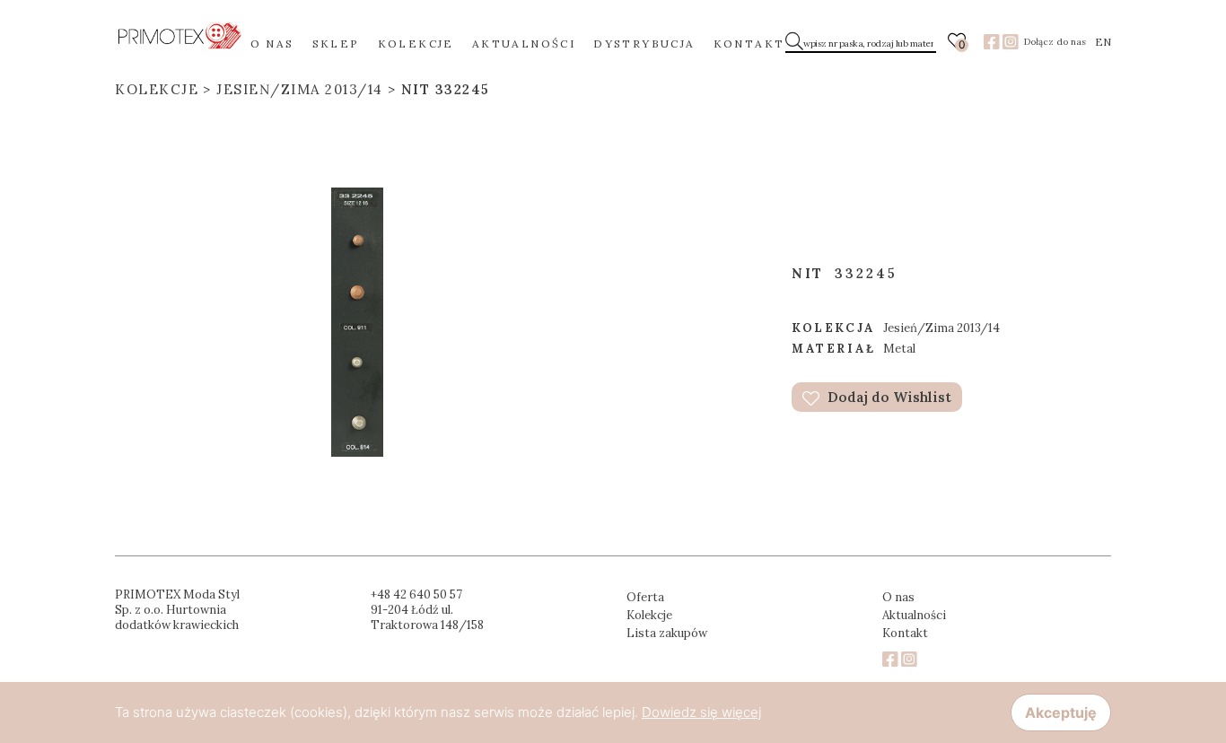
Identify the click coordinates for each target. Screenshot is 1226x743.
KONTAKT (749, 43)
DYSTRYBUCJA (644, 43)
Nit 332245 (445, 89)
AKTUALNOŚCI (523, 43)
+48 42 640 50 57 (416, 594)
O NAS (272, 43)
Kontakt (905, 633)
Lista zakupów (666, 633)
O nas (898, 597)
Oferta (645, 597)
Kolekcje (156, 89)
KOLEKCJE (416, 43)
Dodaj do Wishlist (887, 397)
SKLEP (336, 43)
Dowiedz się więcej (701, 712)
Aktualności (914, 615)
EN (1103, 41)
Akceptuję (1061, 712)
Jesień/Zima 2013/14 (299, 89)
